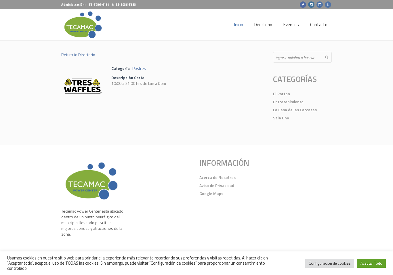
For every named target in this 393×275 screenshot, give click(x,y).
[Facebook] (303, 4)
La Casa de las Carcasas (295, 110)
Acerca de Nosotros (217, 177)
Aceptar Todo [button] (371, 263)
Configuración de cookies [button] (330, 263)
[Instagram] (311, 4)
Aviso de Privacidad (216, 185)
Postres (139, 68)
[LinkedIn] (319, 4)
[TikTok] (328, 4)
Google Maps (211, 193)
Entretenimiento (288, 102)
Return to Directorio (78, 54)
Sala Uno (281, 118)
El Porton (281, 94)
